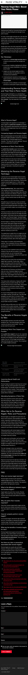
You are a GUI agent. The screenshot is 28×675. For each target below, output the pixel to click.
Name (3, 628)
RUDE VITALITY (14, 2)
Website (3, 640)
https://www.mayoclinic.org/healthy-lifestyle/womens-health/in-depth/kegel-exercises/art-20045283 (12, 570)
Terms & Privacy (4, 669)
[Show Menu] (1, 2)
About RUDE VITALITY (5, 668)
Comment (3, 611)
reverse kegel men (8, 598)
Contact (13, 668)
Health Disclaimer (20, 668)
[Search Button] (26, 2)
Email (2, 634)
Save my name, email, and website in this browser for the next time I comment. (14, 647)
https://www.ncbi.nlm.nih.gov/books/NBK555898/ (15, 587)
